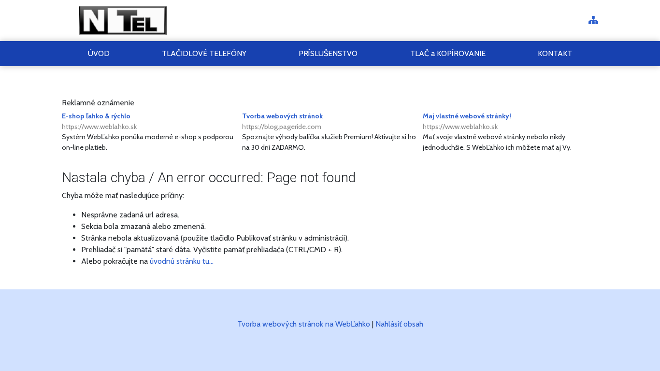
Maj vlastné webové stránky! (467, 121)
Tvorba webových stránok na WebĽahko (303, 323)
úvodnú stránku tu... (182, 261)
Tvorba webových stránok (282, 121)
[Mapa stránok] (593, 21)
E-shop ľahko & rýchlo (99, 121)
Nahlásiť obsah (399, 323)
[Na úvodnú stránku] (123, 20)
